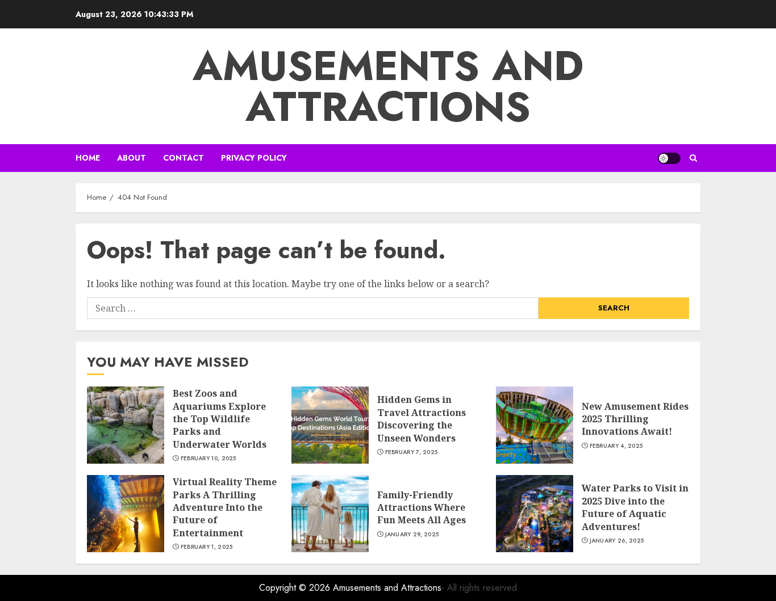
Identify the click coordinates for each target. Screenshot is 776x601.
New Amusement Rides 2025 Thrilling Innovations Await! (635, 419)
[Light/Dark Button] (669, 158)
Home (88, 157)
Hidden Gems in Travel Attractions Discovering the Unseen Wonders (421, 418)
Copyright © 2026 (296, 587)
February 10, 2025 (208, 459)
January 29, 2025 (412, 535)
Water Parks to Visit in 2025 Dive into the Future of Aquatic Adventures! (635, 507)
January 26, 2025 (617, 541)
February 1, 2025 (207, 547)
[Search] (693, 158)
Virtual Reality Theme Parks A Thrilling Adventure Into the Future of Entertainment (225, 507)
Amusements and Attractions (388, 86)
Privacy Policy (254, 157)
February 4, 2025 (616, 446)
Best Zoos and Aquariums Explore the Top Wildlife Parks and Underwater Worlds (219, 419)
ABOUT (131, 157)
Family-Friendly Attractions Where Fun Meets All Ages (421, 508)
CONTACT (183, 157)
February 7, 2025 (411, 452)
